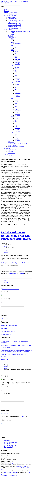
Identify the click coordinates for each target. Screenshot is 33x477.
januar (16, 51)
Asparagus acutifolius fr (14, 25)
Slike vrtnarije (11, 37)
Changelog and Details (10, 445)
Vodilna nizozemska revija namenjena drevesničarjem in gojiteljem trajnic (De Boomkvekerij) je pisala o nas (16, 350)
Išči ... (2, 6)
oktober (17, 61)
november (17, 62)
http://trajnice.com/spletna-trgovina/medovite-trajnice (15, 263)
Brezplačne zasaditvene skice (16, 146)
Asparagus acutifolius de (14, 23)
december (17, 64)
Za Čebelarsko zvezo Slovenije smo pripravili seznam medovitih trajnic (16, 235)
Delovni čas (11, 142)
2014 (12, 82)
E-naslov (6, 252)
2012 (12, 117)
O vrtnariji (10, 36)
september (17, 43)
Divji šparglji (11, 17)
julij (16, 40)
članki (6, 154)
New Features (8, 443)
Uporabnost (11, 151)
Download (7, 440)
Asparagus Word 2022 (14, 18)
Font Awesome (13, 472)
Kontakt (6, 11)
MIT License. (7, 472)
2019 (12, 39)
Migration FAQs (8, 447)
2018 (12, 32)
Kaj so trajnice (12, 149)
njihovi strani (12, 273)
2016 (12, 34)
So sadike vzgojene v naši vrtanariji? (18, 143)
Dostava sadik (12, 145)
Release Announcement (10, 442)
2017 (12, 45)
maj (16, 54)
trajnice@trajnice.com (11, 463)
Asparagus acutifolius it (14, 26)
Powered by (9, 475)
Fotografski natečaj (6, 334)
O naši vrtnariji (8, 29)
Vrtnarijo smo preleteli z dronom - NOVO (19, 31)
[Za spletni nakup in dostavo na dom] (10, 289)
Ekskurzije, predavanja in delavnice (10, 331)
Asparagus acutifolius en (14, 22)
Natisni (6, 251)
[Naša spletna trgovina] (8, 434)
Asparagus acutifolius (10, 15)
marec (16, 68)
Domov (6, 9)
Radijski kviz (4, 359)
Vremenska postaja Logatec (15, 28)
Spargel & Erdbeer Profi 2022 (16, 20)
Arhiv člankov (12, 156)
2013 (12, 98)
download (21, 273)
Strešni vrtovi (11, 153)
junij (16, 48)
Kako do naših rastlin (6, 319)
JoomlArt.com (19, 466)
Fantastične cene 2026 (10, 12)
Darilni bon (4, 328)
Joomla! (25, 466)
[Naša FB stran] (4, 413)
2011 (12, 132)
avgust (16, 57)
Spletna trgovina (12, 14)
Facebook (22, 416)
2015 (12, 65)
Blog (5, 368)
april (16, 47)
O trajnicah (7, 148)
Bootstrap (3, 471)
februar (17, 67)
